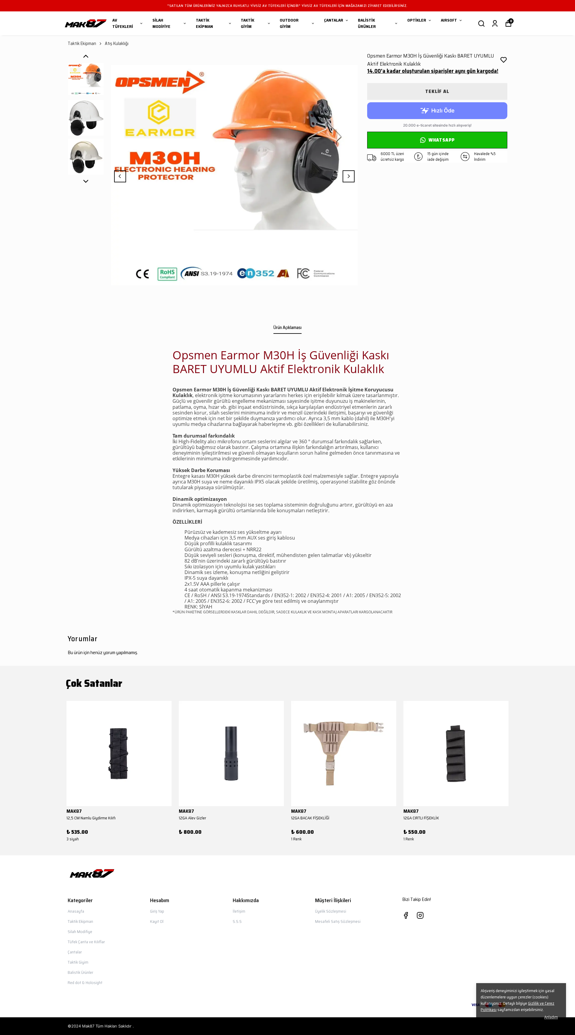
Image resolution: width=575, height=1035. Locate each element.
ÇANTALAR (333, 20)
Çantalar (75, 952)
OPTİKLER (416, 20)
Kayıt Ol (157, 921)
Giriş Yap (157, 911)
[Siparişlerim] (495, 23)
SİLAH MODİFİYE (161, 23)
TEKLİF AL (437, 91)
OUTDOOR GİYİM (289, 23)
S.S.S (237, 921)
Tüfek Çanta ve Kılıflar (86, 941)
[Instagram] (420, 915)
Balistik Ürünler (80, 972)
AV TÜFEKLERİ (122, 23)
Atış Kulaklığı (116, 43)
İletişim (239, 911)
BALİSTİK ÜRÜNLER (367, 23)
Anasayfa (76, 911)
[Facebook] (405, 915)
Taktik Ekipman (82, 43)
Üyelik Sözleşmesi (330, 911)
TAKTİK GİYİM (247, 23)
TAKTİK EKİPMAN (204, 23)
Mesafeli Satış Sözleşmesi (338, 921)
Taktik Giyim (78, 962)
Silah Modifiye (80, 931)
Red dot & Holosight (85, 982)
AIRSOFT (449, 20)
